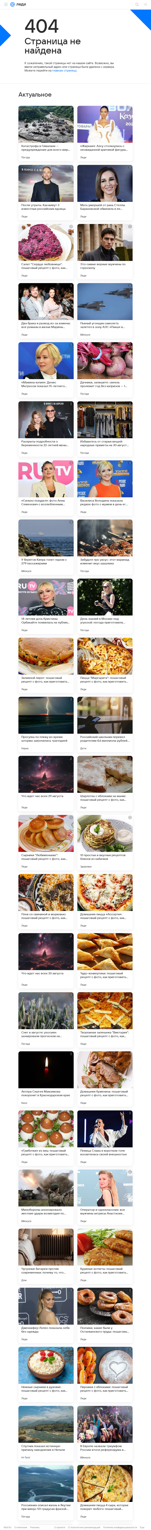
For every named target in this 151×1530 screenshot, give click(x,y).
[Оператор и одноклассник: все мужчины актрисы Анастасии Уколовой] (105, 1197)
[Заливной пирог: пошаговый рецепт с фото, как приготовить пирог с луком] (46, 665)
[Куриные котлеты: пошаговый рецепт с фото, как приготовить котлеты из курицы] (105, 1256)
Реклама (34, 1527)
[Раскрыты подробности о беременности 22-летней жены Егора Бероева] (46, 429)
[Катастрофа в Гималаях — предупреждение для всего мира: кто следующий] (46, 133)
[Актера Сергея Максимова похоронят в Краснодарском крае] (46, 1079)
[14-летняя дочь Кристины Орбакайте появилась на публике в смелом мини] (46, 606)
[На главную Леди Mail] (20, 4)
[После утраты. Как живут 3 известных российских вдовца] (46, 192)
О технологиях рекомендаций (84, 1527)
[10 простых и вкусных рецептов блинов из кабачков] (105, 842)
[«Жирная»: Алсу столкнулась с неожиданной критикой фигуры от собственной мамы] (105, 133)
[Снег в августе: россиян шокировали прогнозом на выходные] (46, 1020)
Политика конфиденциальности (120, 1527)
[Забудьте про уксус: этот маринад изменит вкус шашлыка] (105, 547)
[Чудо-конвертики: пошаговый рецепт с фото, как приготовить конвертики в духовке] (105, 961)
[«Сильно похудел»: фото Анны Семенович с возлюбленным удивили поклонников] (46, 488)
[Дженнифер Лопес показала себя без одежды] (46, 1315)
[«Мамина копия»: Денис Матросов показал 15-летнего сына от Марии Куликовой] (46, 370)
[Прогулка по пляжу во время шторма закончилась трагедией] (46, 724)
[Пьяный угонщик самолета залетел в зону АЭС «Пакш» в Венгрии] (105, 311)
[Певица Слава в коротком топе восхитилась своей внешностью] (105, 1138)
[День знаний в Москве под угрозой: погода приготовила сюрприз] (105, 606)
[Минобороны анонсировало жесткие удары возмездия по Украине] (46, 1197)
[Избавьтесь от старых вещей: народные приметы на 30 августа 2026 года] (105, 429)
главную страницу (64, 70)
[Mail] (12, 4)
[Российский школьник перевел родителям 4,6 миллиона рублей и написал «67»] (105, 724)
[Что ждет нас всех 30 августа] (46, 961)
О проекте (59, 1527)
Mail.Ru (7, 1527)
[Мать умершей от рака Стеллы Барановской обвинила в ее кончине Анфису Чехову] (105, 192)
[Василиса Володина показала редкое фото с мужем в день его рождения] (105, 488)
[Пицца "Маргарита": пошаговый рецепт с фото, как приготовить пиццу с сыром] (105, 665)
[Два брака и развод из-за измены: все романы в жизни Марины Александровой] (46, 311)
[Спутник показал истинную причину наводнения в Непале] (46, 1433)
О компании (20, 1527)
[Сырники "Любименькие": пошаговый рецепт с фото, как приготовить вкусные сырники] (46, 842)
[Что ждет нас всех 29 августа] (46, 783)
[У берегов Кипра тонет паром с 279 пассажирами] (46, 547)
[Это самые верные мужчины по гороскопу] (105, 251)
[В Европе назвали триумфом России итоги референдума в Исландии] (105, 1433)
